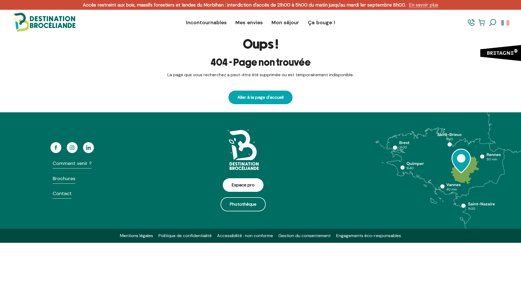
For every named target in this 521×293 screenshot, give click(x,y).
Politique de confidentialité (185, 235)
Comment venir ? (72, 163)
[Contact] (471, 25)
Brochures (64, 178)
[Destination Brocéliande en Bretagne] (40, 22)
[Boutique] (482, 25)
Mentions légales (136, 235)
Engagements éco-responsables (368, 235)
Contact (62, 193)
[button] (492, 22)
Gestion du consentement (304, 235)
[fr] (505, 22)
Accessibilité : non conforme (245, 235)
